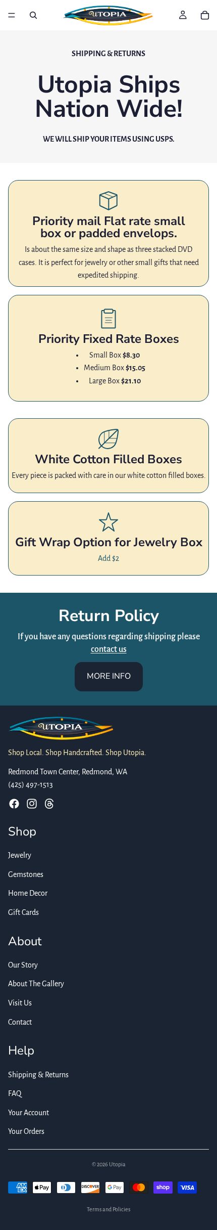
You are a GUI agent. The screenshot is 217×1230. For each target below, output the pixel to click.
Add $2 (108, 558)
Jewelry (19, 855)
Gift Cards (23, 912)
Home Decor (27, 894)
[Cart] (205, 15)
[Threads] (49, 804)
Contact (20, 1022)
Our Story (23, 965)
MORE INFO (109, 676)
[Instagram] (32, 804)
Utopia (117, 1164)
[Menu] (11, 15)
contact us (109, 649)
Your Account (28, 1113)
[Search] (33, 15)
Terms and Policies (108, 1209)
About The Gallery (36, 984)
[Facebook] (14, 804)
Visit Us (20, 1003)
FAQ (14, 1093)
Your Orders (26, 1132)
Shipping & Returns (38, 1075)
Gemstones (25, 874)
